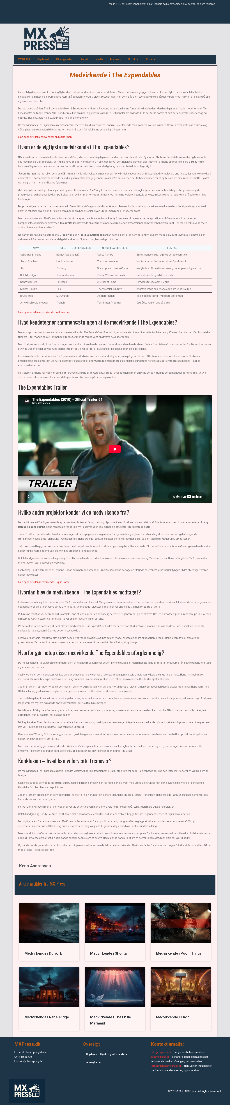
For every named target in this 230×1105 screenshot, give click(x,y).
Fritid (131, 59)
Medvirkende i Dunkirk (43, 953)
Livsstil (84, 59)
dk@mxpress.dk (160, 1056)
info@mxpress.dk (161, 1052)
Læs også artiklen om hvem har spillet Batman (45, 136)
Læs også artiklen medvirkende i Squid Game (44, 582)
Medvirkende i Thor (172, 1017)
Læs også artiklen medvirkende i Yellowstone (44, 312)
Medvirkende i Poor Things (179, 953)
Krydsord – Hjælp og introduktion (106, 1054)
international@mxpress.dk (166, 1065)
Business (115, 59)
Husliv (99, 59)
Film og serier (64, 59)
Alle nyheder (93, 1062)
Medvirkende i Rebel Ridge (46, 1017)
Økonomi (151, 59)
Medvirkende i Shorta (108, 953)
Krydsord (43, 59)
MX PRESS (24, 59)
